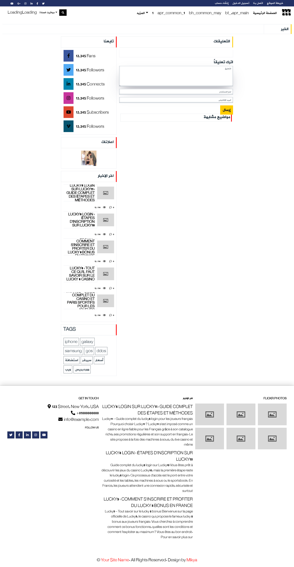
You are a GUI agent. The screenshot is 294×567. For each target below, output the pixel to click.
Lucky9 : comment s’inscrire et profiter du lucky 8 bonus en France (81, 247)
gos (89, 351)
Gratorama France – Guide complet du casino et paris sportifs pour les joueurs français (81, 300)
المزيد (141, 13)
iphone (71, 341)
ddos (101, 351)
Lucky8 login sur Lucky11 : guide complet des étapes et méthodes (80, 193)
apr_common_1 (171, 13)
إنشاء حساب (221, 3)
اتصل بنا (258, 3)
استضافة (71, 360)
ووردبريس (82, 369)
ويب (68, 369)
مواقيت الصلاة (47, 12)
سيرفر (86, 360)
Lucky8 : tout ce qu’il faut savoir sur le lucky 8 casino (80, 273)
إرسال (226, 110)
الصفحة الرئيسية (265, 13)
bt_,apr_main (237, 13)
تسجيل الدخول (240, 3)
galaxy (87, 341)
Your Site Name (115, 560)
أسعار (99, 360)
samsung (73, 351)
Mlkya (192, 560)
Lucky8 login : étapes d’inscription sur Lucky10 (81, 219)
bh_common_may (205, 13)
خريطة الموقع (275, 3)
